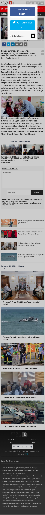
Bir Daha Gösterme (18, 36)
